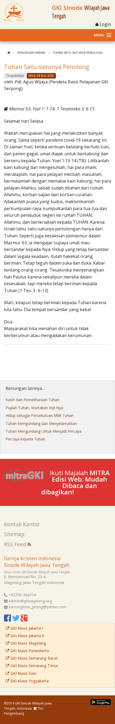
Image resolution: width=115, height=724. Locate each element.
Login (104, 24)
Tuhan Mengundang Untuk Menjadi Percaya (44, 431)
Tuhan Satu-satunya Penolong (78, 52)
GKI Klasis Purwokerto (29, 650)
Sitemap (14, 534)
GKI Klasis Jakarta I (26, 628)
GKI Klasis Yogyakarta (29, 680)
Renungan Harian (31, 52)
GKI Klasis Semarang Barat (33, 658)
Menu (99, 35)
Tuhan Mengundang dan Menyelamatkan (41, 423)
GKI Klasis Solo (22, 673)
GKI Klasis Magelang (27, 643)
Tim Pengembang (23, 711)
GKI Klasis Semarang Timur (33, 665)
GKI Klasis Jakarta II (26, 635)
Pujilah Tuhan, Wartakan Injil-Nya (34, 407)
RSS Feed (16, 544)
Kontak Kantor (22, 524)
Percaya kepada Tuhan (25, 439)
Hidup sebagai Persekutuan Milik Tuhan (40, 415)
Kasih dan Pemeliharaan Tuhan (32, 399)
